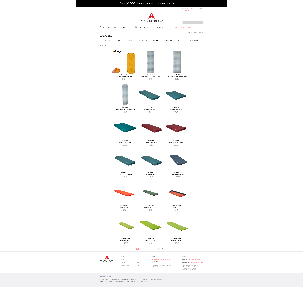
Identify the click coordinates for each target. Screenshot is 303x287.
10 (162, 248)
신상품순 (185, 46)
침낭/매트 (196, 32)
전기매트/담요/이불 (193, 40)
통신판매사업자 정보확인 (105, 276)
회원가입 (187, 8)
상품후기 (139, 262)
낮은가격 (196, 46)
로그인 (181, 8)
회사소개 (123, 256)
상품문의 (139, 259)
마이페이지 (193, 8)
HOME (185, 32)
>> (165, 249)
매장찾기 (123, 259)
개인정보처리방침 (125, 265)
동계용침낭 (131, 40)
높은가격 (201, 46)
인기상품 (191, 46)
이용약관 (123, 262)
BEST (115, 27)
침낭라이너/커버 (143, 40)
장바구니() (200, 8)
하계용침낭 (108, 40)
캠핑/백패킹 (190, 32)
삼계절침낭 (119, 40)
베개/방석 (180, 40)
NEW (109, 27)
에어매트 (201, 32)
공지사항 (139, 256)
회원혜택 (139, 265)
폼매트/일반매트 (168, 40)
